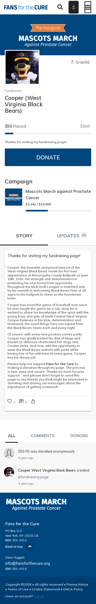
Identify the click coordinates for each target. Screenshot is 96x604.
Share (82, 62)
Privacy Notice (77, 584)
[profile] (69, 7)
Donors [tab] (79, 435)
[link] (48, 256)
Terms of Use (18, 589)
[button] (33, 402)
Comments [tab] (43, 435)
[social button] (74, 7)
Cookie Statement (46, 589)
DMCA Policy (73, 589)
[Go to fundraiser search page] (60, 7)
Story (24, 236)
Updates (71, 236)
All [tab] (11, 435)
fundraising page (35, 477)
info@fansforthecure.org (27, 563)
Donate (48, 157)
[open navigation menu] (88, 7)
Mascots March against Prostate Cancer (58, 194)
